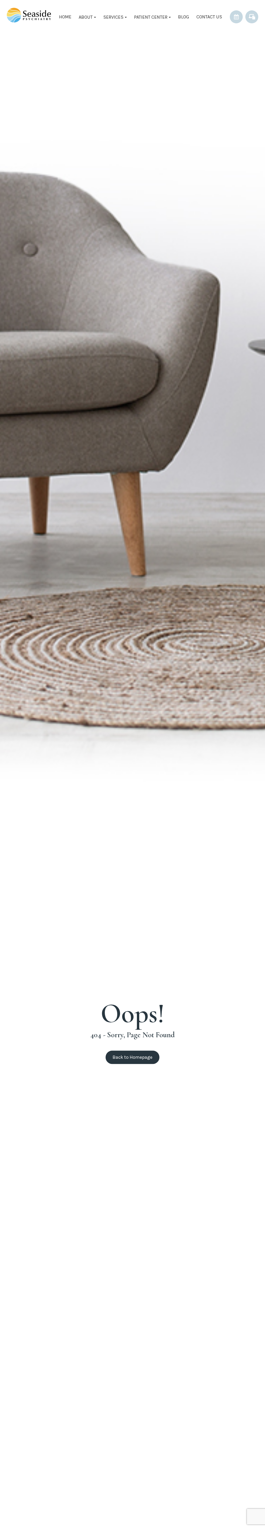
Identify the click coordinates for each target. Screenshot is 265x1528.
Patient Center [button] (150, 17)
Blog (183, 17)
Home (65, 17)
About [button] (86, 17)
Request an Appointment (236, 16)
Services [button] (113, 17)
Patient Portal (251, 16)
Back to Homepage (132, 1057)
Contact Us (209, 17)
